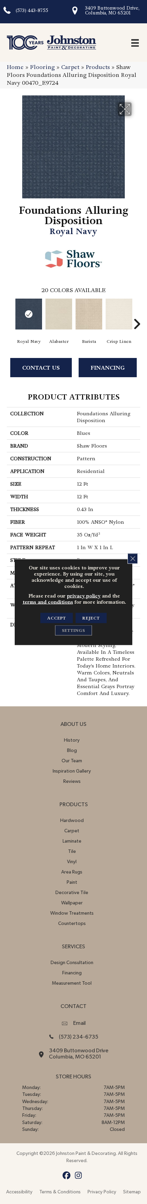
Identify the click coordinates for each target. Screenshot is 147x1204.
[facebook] (66, 1175)
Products (98, 67)
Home (15, 67)
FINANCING (108, 367)
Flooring (42, 67)
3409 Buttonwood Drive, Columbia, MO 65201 (112, 10)
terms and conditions (48, 602)
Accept (56, 618)
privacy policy (84, 596)
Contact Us (41, 367)
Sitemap (132, 1192)
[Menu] (135, 42)
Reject (91, 618)
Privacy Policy (102, 1192)
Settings (73, 630)
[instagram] (78, 1175)
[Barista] (89, 314)
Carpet (70, 67)
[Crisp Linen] (119, 314)
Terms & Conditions (60, 1192)
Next (137, 313)
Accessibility (19, 1192)
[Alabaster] (59, 314)
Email (79, 1023)
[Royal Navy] (29, 314)
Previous (10, 313)
